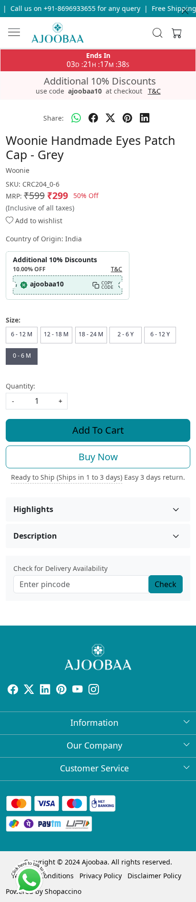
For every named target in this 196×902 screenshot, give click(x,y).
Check (165, 584)
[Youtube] (77, 690)
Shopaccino (63, 891)
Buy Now (98, 456)
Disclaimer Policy (154, 875)
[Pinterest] (61, 690)
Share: (53, 118)
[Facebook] (13, 690)
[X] (29, 690)
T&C (154, 91)
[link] (157, 33)
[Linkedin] (45, 690)
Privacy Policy (100, 875)
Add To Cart (98, 430)
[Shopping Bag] (175, 32)
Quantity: (20, 385)
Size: (13, 319)
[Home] (57, 33)
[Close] (185, 11)
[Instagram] (94, 690)
